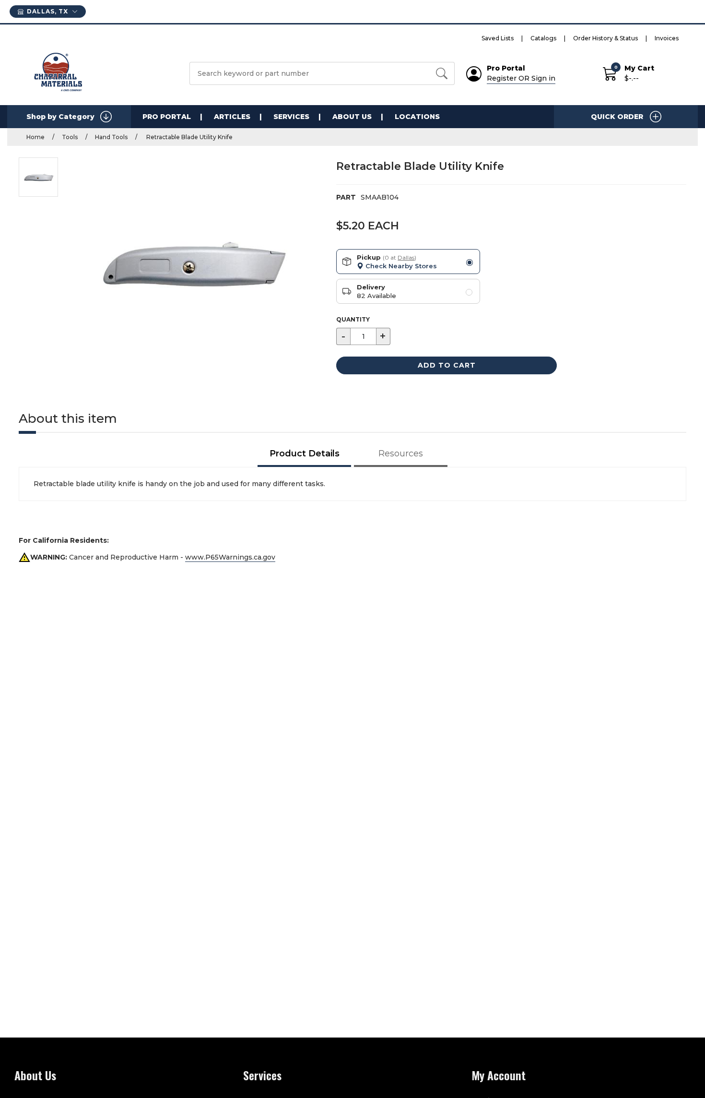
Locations (417, 116)
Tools (70, 137)
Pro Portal (166, 116)
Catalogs (543, 38)
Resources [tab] (400, 453)
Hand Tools (111, 137)
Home (35, 137)
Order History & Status (605, 38)
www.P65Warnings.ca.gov (230, 557)
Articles (232, 116)
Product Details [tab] (305, 453)
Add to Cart (447, 365)
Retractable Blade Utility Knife (189, 137)
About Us (352, 116)
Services (291, 116)
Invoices (667, 38)
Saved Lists (498, 38)
